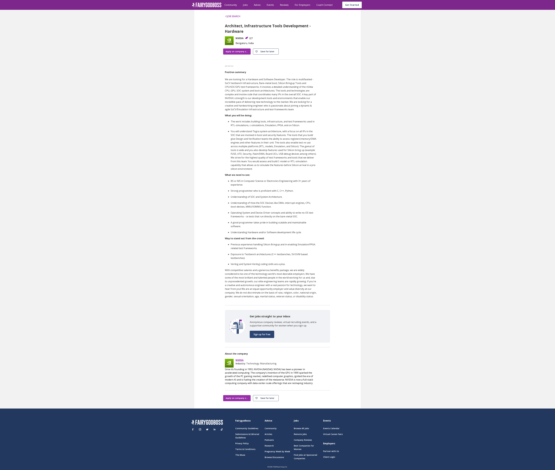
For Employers (302, 4)
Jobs (245, 4)
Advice (257, 4)
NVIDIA (240, 360)
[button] (266, 51)
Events (270, 4)
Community (230, 4)
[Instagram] (200, 429)
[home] (206, 5)
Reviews (284, 4)
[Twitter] (207, 429)
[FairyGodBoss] (207, 423)
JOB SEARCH (233, 16)
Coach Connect (324, 4)
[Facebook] (193, 429)
